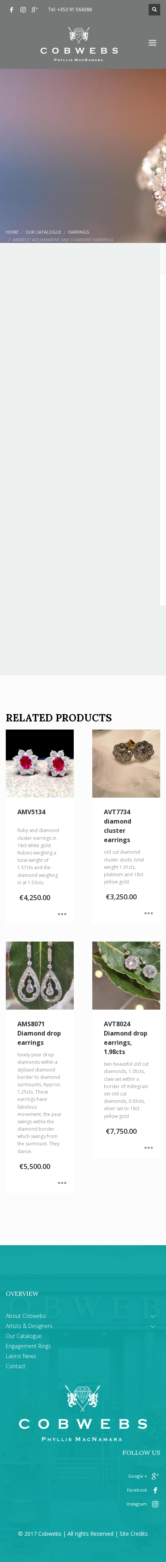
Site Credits (134, 1533)
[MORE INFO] (62, 914)
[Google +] (35, 9)
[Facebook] (11, 9)
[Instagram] (23, 9)
